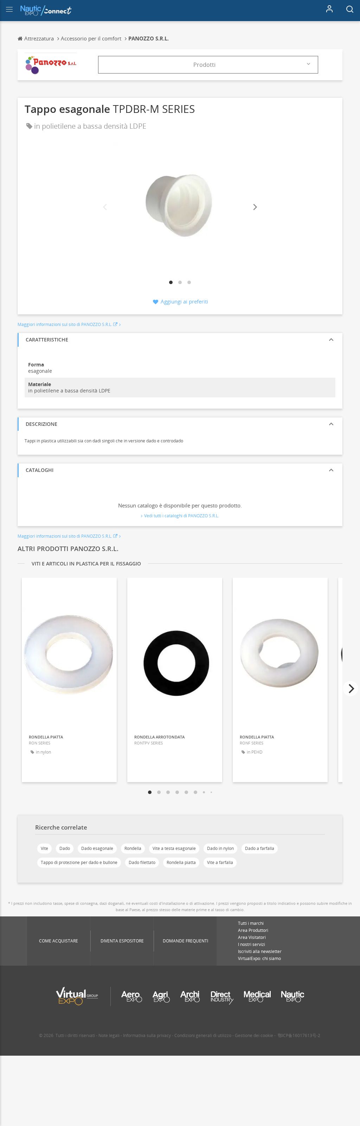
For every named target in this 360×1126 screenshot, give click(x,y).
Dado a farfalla (259, 848)
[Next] (254, 207)
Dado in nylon (220, 848)
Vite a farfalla (220, 862)
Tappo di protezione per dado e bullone (79, 862)
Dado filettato (142, 862)
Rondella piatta (181, 862)
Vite (44, 848)
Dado (64, 848)
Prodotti (204, 65)
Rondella (132, 848)
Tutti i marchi (251, 923)
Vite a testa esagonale (174, 848)
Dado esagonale (97, 848)
